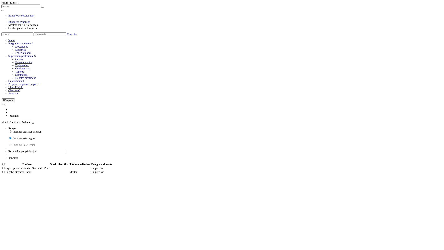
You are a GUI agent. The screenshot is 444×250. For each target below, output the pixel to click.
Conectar (72, 34)
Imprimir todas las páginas (26, 131)
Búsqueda (8, 100)
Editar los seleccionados (21, 15)
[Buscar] (42, 7)
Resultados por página (20, 151)
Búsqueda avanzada (19, 21)
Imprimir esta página (23, 138)
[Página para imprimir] (33, 123)
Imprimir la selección (24, 144)
